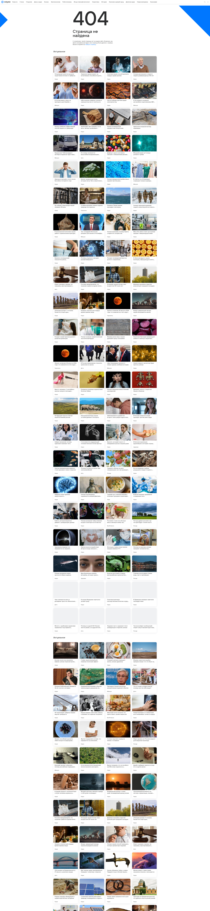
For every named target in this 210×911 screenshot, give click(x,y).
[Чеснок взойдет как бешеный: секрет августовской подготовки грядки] (144, 620)
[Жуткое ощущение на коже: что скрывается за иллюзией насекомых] (92, 838)
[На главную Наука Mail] (7, 2)
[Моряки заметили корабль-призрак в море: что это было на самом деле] (144, 759)
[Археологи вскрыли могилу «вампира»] (144, 121)
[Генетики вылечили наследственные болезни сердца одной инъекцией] (118, 594)
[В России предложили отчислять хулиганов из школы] (92, 357)
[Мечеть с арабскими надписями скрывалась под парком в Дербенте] (65, 620)
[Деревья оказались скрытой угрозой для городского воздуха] (144, 278)
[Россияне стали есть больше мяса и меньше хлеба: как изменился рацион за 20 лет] (118, 515)
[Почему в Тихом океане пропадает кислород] (118, 200)
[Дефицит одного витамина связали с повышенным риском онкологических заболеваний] (118, 147)
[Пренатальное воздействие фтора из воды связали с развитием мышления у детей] (92, 541)
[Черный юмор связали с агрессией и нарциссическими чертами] (144, 646)
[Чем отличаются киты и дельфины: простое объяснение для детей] (65, 594)
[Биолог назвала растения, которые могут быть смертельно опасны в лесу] (92, 173)
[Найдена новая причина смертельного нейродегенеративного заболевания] (65, 489)
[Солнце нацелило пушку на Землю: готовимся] (118, 838)
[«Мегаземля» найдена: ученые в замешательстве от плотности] (92, 94)
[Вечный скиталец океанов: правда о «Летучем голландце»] (92, 891)
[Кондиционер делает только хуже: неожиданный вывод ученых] (118, 891)
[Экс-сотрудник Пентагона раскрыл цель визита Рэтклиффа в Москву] (92, 226)
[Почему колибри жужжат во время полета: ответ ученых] (118, 646)
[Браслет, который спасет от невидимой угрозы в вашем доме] (118, 436)
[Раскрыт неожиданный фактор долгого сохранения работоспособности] (118, 252)
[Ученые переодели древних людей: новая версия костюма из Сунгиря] (144, 200)
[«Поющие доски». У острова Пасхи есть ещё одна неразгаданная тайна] (65, 305)
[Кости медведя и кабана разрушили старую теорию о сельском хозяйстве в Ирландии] (144, 462)
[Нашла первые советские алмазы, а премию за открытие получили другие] (92, 812)
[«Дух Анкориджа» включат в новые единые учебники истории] (118, 357)
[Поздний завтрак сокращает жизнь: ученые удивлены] (118, 759)
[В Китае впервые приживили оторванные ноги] (144, 489)
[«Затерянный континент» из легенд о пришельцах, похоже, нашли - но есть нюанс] (144, 891)
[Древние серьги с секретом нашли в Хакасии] (144, 384)
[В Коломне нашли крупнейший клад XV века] (65, 646)
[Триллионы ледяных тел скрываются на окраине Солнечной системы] (65, 541)
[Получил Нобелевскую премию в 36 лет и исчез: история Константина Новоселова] (65, 786)
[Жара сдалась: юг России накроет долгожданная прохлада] (144, 838)
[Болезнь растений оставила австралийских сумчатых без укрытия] (118, 567)
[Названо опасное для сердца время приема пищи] (92, 305)
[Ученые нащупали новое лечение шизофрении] (118, 384)
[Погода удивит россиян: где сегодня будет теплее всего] (144, 515)
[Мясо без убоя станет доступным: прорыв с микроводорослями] (144, 226)
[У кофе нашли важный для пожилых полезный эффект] (92, 759)
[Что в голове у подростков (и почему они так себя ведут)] (144, 786)
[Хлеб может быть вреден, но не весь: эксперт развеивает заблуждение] (92, 121)
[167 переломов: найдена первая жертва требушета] (65, 812)
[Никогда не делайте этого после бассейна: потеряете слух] (65, 173)
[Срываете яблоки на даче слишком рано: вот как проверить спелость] (118, 462)
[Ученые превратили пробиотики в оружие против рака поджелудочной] (118, 173)
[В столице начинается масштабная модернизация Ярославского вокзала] (92, 147)
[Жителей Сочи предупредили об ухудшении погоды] (92, 673)
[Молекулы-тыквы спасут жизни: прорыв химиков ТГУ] (118, 541)
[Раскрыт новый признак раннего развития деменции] (65, 331)
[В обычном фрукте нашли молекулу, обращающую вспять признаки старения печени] (144, 252)
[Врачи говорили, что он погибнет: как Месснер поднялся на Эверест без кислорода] (118, 864)
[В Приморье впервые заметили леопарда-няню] (144, 594)
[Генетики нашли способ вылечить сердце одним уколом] (118, 68)
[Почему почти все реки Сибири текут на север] (92, 699)
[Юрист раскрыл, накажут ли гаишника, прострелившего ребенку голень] (65, 278)
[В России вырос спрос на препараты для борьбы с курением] (65, 94)
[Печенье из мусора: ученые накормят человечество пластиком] (144, 541)
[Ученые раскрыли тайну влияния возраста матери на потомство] (92, 515)
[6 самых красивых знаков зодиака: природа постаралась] (92, 200)
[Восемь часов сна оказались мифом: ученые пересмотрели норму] (65, 759)
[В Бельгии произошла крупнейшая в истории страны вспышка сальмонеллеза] (144, 436)
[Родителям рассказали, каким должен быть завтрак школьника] (118, 673)
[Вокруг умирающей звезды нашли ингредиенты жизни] (144, 305)
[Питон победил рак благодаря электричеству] (118, 94)
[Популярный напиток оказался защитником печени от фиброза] (65, 68)
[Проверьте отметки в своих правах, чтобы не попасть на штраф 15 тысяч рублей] (92, 646)
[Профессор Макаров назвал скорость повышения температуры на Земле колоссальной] (118, 699)
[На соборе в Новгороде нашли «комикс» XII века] (65, 200)
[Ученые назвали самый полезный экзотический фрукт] (92, 331)
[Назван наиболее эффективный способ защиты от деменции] (65, 121)
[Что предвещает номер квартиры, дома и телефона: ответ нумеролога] (144, 725)
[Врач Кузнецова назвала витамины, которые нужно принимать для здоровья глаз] (92, 567)
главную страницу (90, 44)
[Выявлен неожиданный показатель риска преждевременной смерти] (65, 252)
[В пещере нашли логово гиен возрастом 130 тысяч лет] (118, 278)
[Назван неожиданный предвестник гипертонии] (118, 121)
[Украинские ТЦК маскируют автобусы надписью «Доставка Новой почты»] (65, 147)
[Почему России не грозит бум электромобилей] (92, 462)
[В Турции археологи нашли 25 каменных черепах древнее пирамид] (65, 699)
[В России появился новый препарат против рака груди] (144, 410)
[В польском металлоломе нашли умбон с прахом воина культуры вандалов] (65, 226)
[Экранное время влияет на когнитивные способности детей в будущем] (92, 68)
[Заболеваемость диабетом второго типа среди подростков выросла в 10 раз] (118, 410)
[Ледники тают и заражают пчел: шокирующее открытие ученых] (118, 620)
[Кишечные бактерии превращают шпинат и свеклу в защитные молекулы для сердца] (144, 331)
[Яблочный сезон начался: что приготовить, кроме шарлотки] (118, 812)
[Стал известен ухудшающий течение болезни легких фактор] (92, 436)
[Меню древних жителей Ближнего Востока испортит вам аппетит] (118, 725)
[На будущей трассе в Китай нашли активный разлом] (65, 410)
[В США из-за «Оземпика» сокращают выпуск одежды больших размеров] (144, 173)
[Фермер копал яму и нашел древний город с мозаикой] (118, 331)
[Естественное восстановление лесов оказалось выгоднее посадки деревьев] (92, 864)
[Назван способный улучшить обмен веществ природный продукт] (65, 838)
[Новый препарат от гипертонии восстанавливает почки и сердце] (144, 812)
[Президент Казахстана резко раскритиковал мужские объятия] (118, 786)
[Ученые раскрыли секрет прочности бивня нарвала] (65, 567)
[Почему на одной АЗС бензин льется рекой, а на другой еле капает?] (92, 620)
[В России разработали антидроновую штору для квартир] (144, 673)
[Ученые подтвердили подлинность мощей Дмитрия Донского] (92, 489)
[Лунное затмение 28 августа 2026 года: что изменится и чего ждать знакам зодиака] (118, 305)
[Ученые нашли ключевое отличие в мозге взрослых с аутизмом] (65, 725)
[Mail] (2, 2)
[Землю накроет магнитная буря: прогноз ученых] (144, 357)
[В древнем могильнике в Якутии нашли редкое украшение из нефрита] (92, 786)
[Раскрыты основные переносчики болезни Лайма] (92, 384)
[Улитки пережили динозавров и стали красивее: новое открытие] (65, 462)
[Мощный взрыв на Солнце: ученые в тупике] (144, 147)
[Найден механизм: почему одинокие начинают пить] (65, 436)
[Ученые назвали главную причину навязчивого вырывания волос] (92, 725)
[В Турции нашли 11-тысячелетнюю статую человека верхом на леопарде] (65, 891)
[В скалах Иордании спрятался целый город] (92, 594)
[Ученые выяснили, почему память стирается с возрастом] (118, 226)
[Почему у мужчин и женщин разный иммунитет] (92, 252)
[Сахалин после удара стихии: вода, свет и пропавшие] (144, 567)
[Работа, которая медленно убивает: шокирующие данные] (65, 515)
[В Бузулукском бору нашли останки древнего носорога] (92, 410)
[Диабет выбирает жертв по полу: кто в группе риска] (144, 864)
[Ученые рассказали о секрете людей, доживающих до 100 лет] (144, 68)
